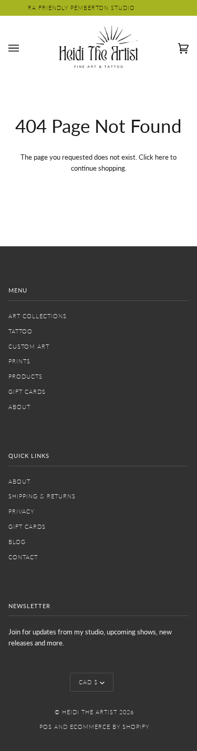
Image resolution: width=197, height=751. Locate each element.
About (19, 406)
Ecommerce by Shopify (109, 726)
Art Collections (37, 315)
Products (25, 376)
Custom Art (28, 346)
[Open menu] (24, 48)
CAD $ (88, 682)
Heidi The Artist (89, 711)
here (162, 157)
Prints (19, 361)
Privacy (21, 511)
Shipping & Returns (42, 496)
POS (45, 726)
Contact (23, 557)
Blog (17, 541)
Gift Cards (27, 391)
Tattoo (20, 331)
